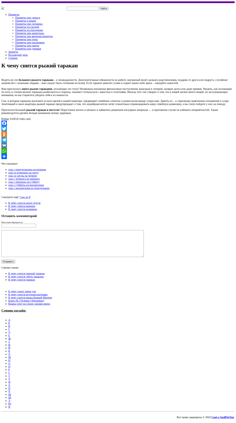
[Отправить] (118, 156)
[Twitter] (118, 129)
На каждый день (18, 54)
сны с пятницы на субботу (24, 181)
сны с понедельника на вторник (27, 169)
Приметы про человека (29, 23)
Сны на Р (25, 197)
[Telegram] (118, 140)
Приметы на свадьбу (27, 27)
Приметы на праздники (29, 30)
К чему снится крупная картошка (28, 294)
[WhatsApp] (118, 151)
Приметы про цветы (27, 45)
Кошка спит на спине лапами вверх (29, 303)
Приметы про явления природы (34, 36)
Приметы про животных (29, 33)
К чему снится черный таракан (26, 273)
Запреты (13, 51)
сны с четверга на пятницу (24, 178)
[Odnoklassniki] (118, 134)
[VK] (118, 145)
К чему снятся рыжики (21, 206)
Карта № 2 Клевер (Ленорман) (26, 300)
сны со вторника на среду (23, 172)
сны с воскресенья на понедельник (28, 188)
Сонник (13, 58)
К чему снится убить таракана (26, 276)
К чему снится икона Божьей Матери (30, 297)
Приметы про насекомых (30, 42)
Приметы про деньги (27, 17)
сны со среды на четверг (22, 175)
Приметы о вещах (25, 20)
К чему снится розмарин (22, 209)
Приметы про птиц (26, 39)
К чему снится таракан (21, 279)
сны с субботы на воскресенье (26, 185)
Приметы (13, 14)
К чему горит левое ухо (22, 291)
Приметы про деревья (28, 48)
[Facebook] (118, 123)
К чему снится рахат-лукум (24, 203)
